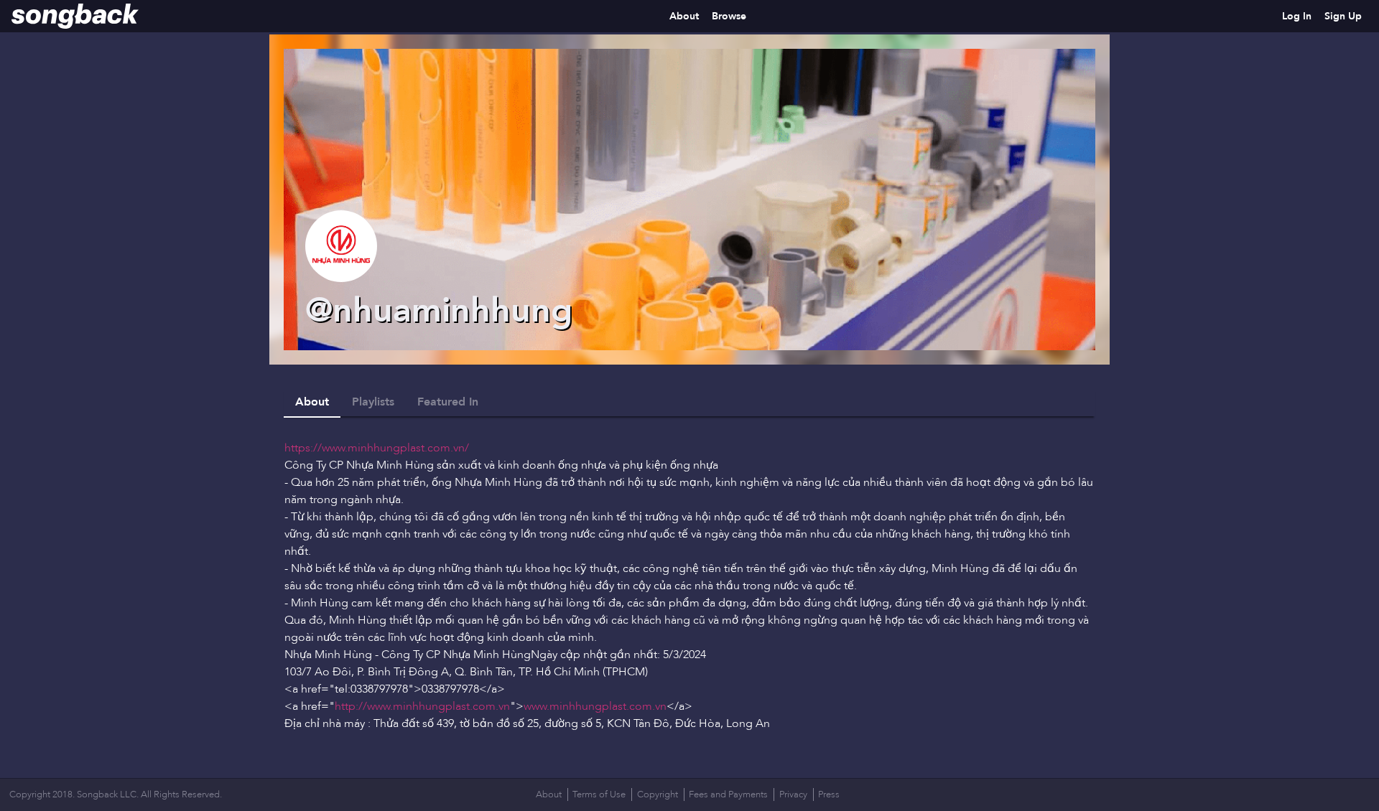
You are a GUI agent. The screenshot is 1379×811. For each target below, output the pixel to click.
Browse (729, 16)
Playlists (373, 402)
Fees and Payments (728, 794)
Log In (1296, 16)
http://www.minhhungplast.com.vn (422, 706)
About (684, 16)
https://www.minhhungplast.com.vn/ (376, 448)
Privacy (793, 794)
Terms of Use (599, 794)
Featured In (447, 402)
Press (829, 794)
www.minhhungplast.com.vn (595, 706)
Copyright (657, 794)
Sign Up (1343, 16)
